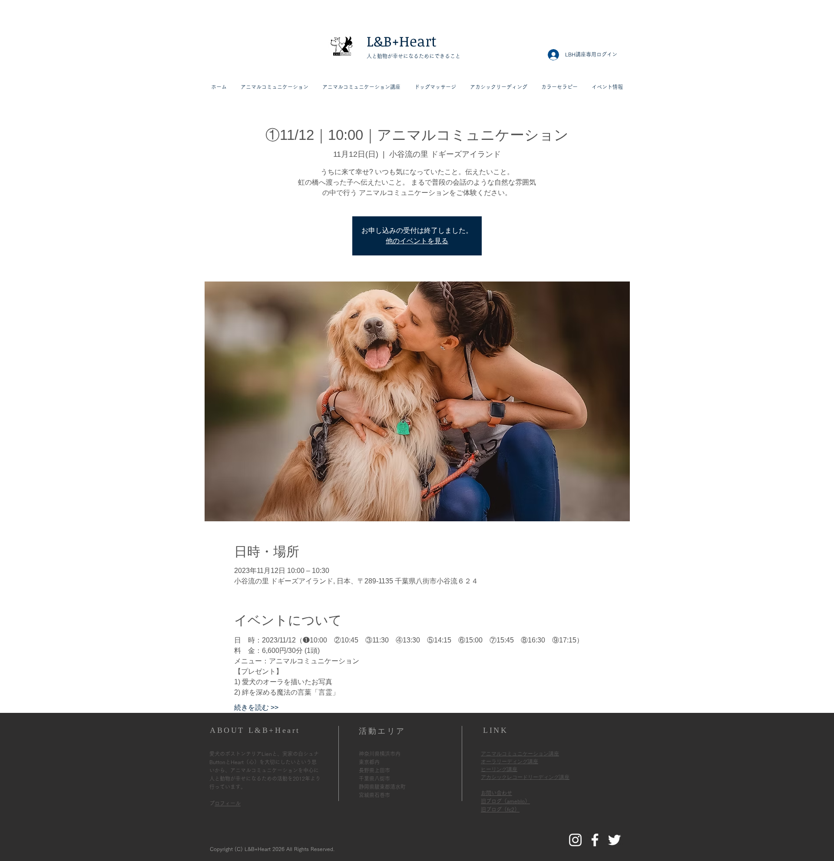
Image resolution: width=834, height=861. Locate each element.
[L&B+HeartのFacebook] (594, 839)
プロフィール (228, 803)
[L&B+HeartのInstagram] (575, 839)
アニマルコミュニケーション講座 (520, 754)
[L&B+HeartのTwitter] (614, 839)
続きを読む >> (256, 707)
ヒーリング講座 (499, 769)
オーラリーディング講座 (509, 761)
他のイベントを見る (417, 241)
